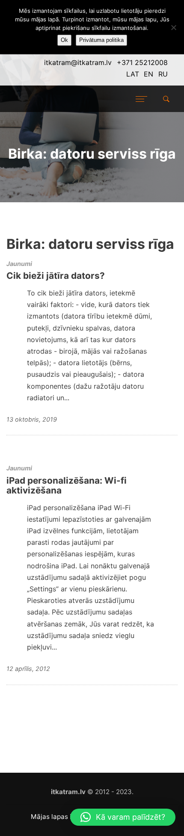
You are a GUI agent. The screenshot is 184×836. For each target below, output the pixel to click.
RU (163, 74)
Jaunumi (19, 263)
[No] (173, 27)
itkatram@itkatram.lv (78, 62)
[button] (122, 817)
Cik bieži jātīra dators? (55, 275)
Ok (64, 40)
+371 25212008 (142, 62)
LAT (132, 74)
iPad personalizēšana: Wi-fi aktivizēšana (66, 485)
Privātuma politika (101, 40)
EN (148, 74)
